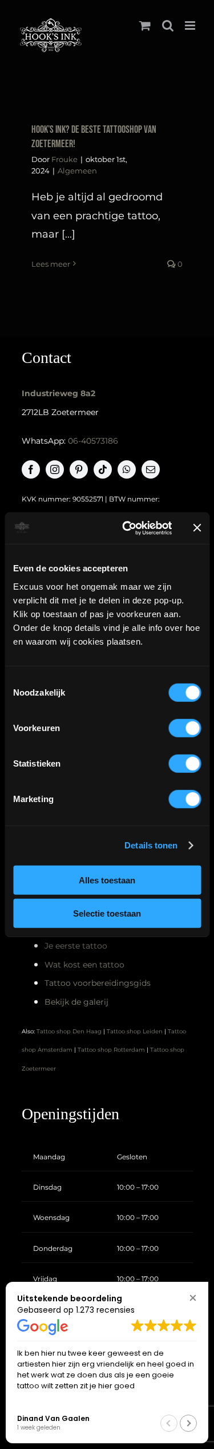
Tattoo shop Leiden (135, 1031)
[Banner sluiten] (197, 528)
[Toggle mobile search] (167, 25)
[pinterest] (79, 469)
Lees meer (50, 264)
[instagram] (55, 469)
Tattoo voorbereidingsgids (98, 983)
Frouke (64, 159)
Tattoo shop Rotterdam (111, 1049)
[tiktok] (103, 469)
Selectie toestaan (107, 913)
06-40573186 (93, 441)
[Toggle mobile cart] (145, 25)
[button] (192, 1297)
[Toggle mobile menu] (191, 25)
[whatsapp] (127, 469)
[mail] (151, 469)
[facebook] (31, 469)
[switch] (184, 727)
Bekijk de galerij (76, 1002)
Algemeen (77, 170)
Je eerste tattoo (76, 946)
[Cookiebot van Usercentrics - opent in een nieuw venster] (127, 527)
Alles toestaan (107, 880)
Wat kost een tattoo (84, 965)
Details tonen (150, 845)
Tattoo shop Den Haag (69, 1031)
